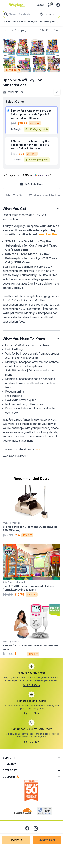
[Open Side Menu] (4, 5)
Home (6, 30)
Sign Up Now (32, 713)
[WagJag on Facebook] (27, 828)
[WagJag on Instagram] (36, 828)
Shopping (20, 30)
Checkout (16, 840)
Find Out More (31, 685)
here (37, 449)
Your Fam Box (48, 234)
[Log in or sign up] (58, 5)
